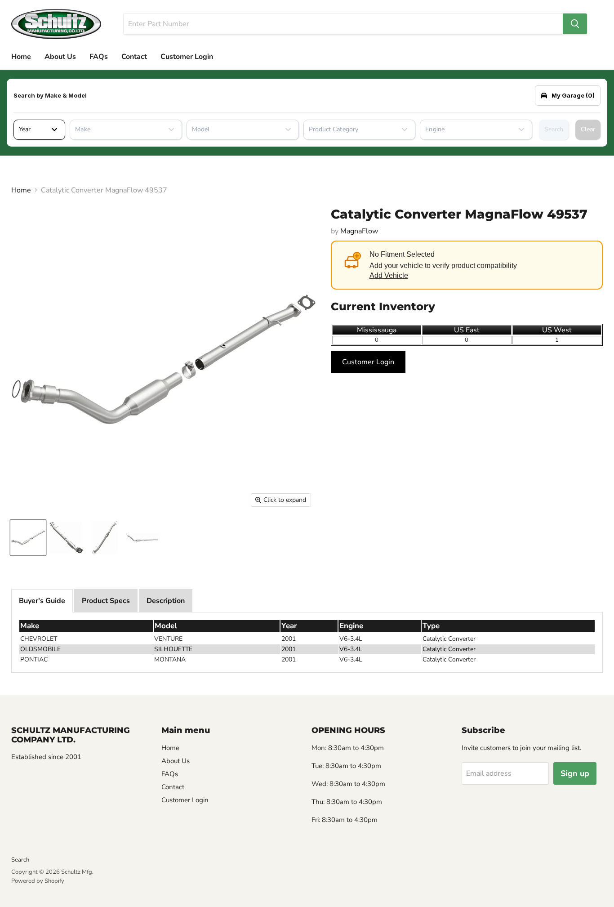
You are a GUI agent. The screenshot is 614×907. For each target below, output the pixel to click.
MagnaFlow (359, 231)
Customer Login (186, 57)
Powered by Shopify (37, 881)
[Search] (575, 23)
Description (166, 601)
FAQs (98, 57)
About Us (60, 57)
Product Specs (106, 601)
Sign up (575, 773)
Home (21, 57)
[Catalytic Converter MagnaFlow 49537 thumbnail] (28, 537)
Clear (588, 129)
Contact (134, 57)
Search (553, 129)
